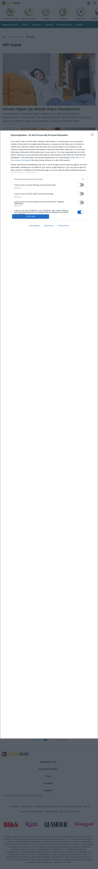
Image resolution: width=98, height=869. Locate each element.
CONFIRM (30, 216)
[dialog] (49, 434)
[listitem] (49, 179)
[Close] (93, 135)
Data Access (49, 226)
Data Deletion (34, 226)
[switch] (80, 185)
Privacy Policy (63, 226)
